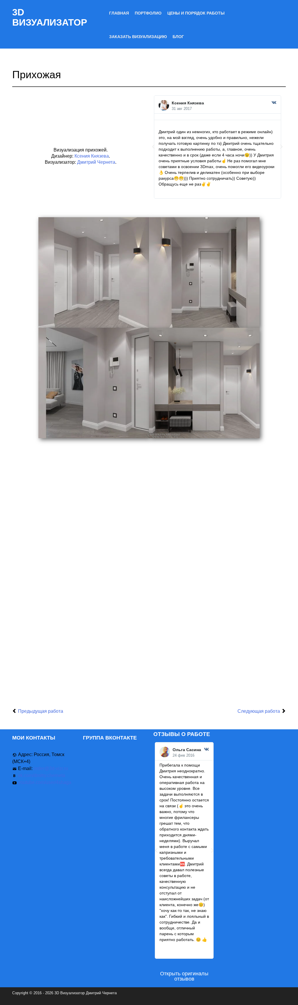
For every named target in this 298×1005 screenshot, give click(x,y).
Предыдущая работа (40, 711)
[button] (153, 147)
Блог (178, 36)
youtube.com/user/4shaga (44, 782)
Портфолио (148, 13)
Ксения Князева (91, 156)
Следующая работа (258, 711)
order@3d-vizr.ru (51, 768)
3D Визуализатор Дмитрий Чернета (85, 993)
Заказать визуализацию (138, 36)
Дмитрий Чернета (96, 162)
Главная (119, 13)
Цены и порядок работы (196, 13)
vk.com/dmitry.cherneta (41, 775)
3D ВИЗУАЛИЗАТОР (49, 17)
